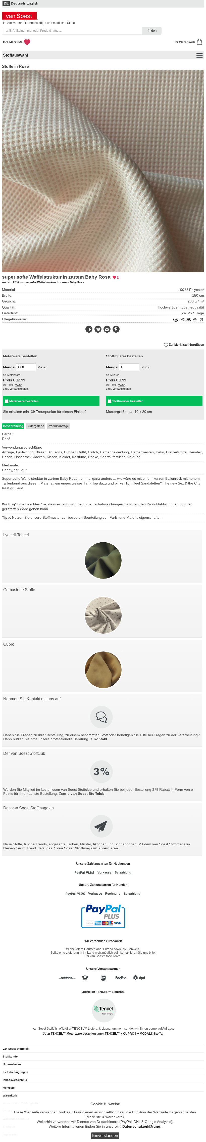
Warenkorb (10, 1095)
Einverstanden (105, 1135)
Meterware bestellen (23, 401)
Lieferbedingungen (15, 1072)
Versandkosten (19, 388)
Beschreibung (13, 426)
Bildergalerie (35, 426)
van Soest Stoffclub (88, 794)
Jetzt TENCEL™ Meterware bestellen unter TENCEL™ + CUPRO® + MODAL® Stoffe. (103, 1033)
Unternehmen (12, 1064)
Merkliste (9, 1087)
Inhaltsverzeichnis (15, 1079)
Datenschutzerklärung (141, 1126)
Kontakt (100, 739)
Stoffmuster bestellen (127, 401)
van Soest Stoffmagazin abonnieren (87, 848)
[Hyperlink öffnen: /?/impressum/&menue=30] (102, 718)
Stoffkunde (10, 1056)
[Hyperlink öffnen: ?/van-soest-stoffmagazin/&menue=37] (102, 827)
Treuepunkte (46, 412)
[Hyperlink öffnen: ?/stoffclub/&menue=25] (102, 772)
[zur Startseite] (20, 19)
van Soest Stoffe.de (16, 1048)
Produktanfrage (58, 426)
